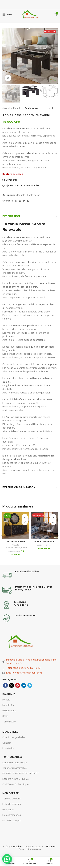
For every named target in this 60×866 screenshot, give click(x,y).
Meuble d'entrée (12, 548)
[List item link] (30, 668)
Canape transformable (14, 768)
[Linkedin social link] (24, 201)
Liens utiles (10, 732)
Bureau (40, 545)
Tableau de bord (11, 799)
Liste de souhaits (11, 804)
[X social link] (16, 201)
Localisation (8, 748)
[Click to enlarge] (8, 78)
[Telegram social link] (28, 201)
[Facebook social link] (12, 201)
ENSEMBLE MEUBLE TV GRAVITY (20, 773)
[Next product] (56, 108)
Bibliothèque (9, 711)
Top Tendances (12, 757)
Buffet (24, 548)
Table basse (31, 108)
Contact (6, 743)
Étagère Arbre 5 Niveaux (15, 779)
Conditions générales (13, 737)
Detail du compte (11, 821)
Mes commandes (11, 815)
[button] (25, 522)
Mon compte (10, 793)
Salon (5, 716)
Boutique (8, 694)
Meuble (17, 108)
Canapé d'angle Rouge (14, 763)
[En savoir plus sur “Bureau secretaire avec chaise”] (53, 522)
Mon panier (8, 810)
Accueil (6, 108)
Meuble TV (8, 705)
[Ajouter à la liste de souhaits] (25, 517)
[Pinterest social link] (20, 201)
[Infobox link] (30, 575)
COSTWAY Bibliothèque (15, 784)
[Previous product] (49, 108)
